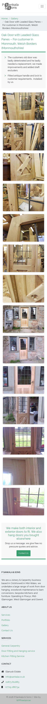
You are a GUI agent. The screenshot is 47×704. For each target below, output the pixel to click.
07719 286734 (12, 687)
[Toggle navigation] (42, 6)
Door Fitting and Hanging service (18, 651)
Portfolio (5, 620)
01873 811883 (12, 682)
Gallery (14, 18)
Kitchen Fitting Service (12, 656)
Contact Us (23, 553)
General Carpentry (10, 645)
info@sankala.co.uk (15, 677)
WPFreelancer (23, 700)
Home (4, 18)
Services (5, 615)
